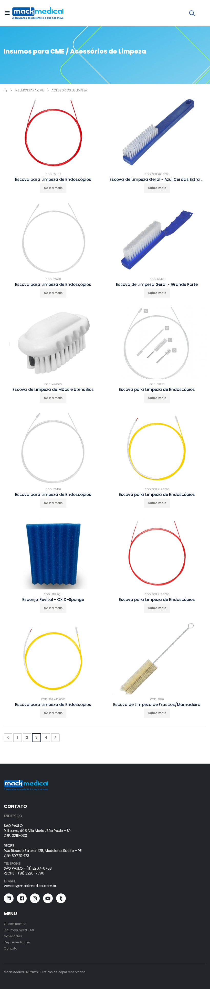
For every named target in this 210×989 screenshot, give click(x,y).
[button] (192, 14)
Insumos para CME (29, 90)
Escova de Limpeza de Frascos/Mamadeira (157, 704)
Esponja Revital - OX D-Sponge (53, 599)
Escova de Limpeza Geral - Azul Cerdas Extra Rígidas (157, 179)
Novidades (13, 936)
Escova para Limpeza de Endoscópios (53, 179)
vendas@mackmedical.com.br (30, 885)
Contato (10, 948)
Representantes (17, 942)
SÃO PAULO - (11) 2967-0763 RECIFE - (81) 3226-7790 (27, 871)
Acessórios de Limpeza (69, 90)
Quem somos (15, 923)
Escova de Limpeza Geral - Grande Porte (157, 284)
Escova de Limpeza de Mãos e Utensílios (53, 389)
